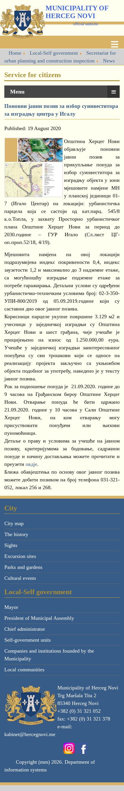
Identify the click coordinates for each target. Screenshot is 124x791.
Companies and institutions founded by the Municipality (49, 655)
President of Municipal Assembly (39, 618)
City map (14, 523)
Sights (10, 545)
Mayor (11, 607)
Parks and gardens (23, 567)
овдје (31, 464)
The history (16, 534)
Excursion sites (20, 556)
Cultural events (20, 578)
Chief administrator (24, 629)
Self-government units (27, 640)
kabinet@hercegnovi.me (29, 734)
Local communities (24, 669)
